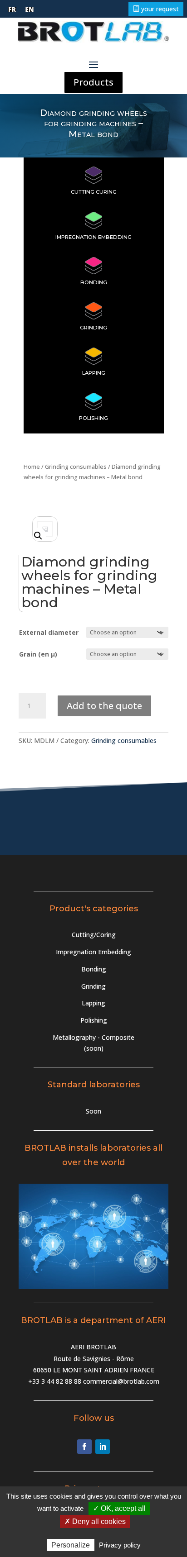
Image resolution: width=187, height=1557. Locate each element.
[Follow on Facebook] (84, 1446)
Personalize (70, 1545)
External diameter (49, 632)
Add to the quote (104, 706)
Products (93, 82)
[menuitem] (12, 10)
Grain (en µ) (38, 654)
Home (32, 466)
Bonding (93, 282)
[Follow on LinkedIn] (102, 1446)
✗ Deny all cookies (95, 1521)
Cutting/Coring (94, 934)
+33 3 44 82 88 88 (54, 1381)
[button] (38, 536)
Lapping (93, 373)
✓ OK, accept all (119, 1508)
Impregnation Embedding (93, 237)
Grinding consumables (76, 466)
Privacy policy (120, 1545)
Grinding (93, 327)
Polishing (93, 418)
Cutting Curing (94, 192)
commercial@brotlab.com (121, 1381)
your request (160, 9)
